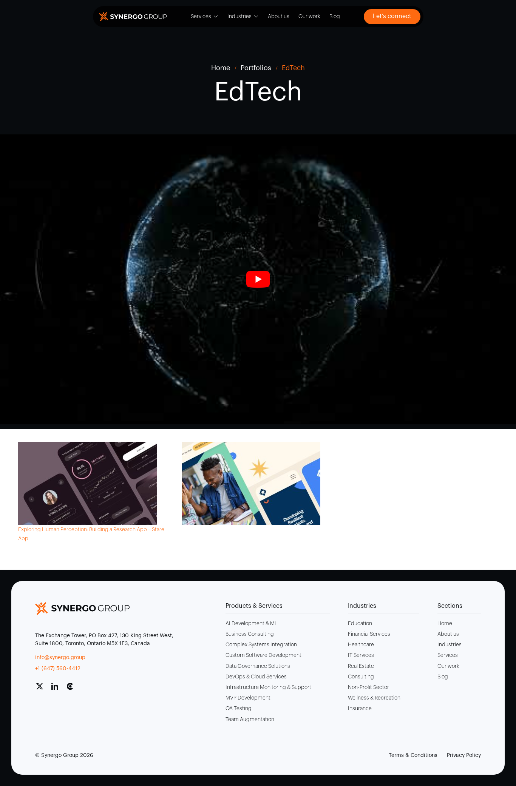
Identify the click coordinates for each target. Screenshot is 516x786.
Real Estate (361, 666)
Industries (239, 16)
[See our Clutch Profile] (72, 689)
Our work (309, 16)
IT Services (361, 655)
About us (278, 16)
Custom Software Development (263, 655)
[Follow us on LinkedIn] (57, 689)
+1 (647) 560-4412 (57, 668)
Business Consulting (250, 634)
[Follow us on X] (42, 689)
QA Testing (239, 708)
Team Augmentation (250, 719)
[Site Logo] (133, 16)
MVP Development (248, 698)
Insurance (360, 708)
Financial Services (369, 634)
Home (444, 623)
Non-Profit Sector (368, 687)
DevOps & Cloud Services (256, 677)
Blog (334, 16)
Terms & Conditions (413, 755)
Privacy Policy (464, 755)
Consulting (361, 677)
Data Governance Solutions (258, 666)
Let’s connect (392, 16)
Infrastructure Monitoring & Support (268, 687)
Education (360, 623)
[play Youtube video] (258, 279)
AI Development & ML (251, 623)
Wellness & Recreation (374, 698)
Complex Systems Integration (261, 644)
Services (201, 16)
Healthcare (361, 644)
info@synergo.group (60, 657)
